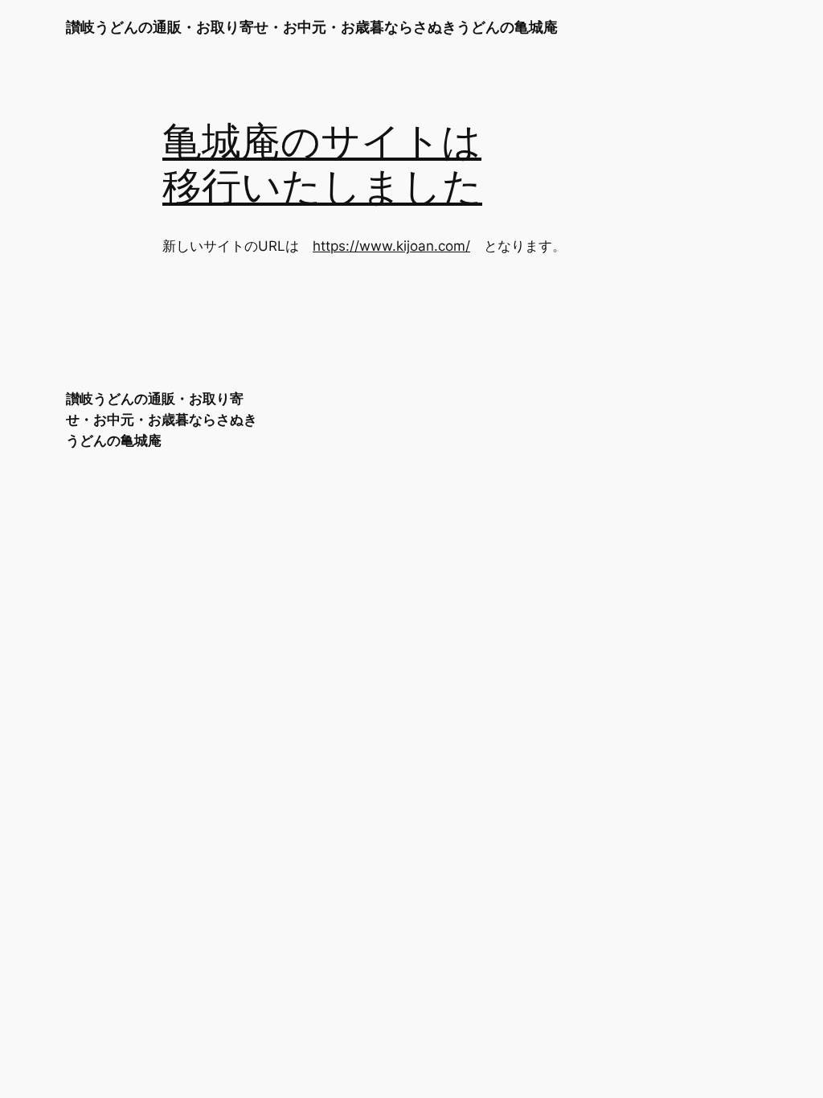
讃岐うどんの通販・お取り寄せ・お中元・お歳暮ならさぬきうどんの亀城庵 (312, 26)
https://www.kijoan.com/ (391, 246)
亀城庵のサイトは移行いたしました (322, 165)
